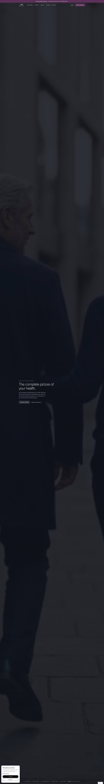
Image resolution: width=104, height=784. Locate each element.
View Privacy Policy (6, 773)
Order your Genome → (36, 402)
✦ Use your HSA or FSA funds (41, 1)
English (99, 782)
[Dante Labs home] (21, 5)
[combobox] (100, 783)
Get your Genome (80, 5)
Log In (72, 5)
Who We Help (29, 5)
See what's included (24, 402)
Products (42, 5)
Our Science (48, 5)
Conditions (37, 5)
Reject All (10, 779)
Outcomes (54, 5)
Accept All (10, 776)
